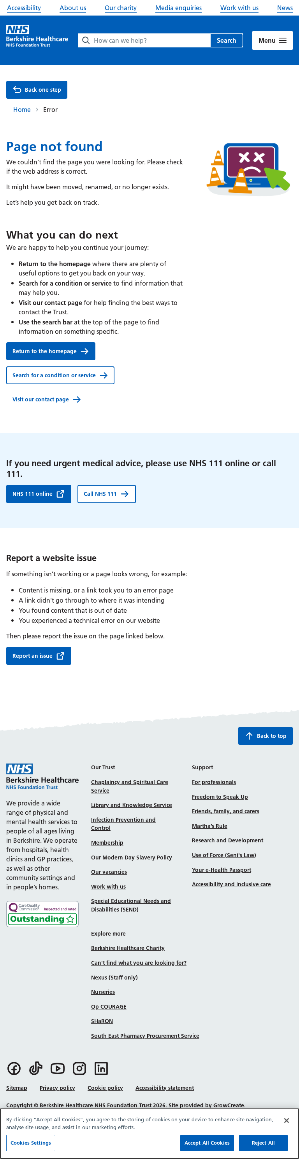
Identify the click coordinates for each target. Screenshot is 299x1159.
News (285, 8)
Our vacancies (109, 871)
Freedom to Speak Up (220, 796)
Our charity (121, 8)
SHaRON (102, 1021)
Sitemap (16, 1087)
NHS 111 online (32, 493)
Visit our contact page (40, 399)
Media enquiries (178, 8)
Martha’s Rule (209, 826)
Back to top (272, 735)
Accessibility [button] (24, 8)
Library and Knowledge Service (131, 805)
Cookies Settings (31, 1143)
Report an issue (32, 655)
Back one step (43, 89)
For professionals (214, 782)
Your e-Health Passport (221, 869)
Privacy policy (57, 1087)
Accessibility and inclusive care (231, 884)
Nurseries (103, 991)
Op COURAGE (109, 1006)
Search (226, 40)
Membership (107, 842)
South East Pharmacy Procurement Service (145, 1035)
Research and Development (227, 840)
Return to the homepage (44, 351)
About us (73, 8)
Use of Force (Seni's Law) (224, 855)
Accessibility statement (164, 1087)
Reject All (263, 1143)
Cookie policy (105, 1087)
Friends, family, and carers (225, 811)
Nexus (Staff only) (114, 977)
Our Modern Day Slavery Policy (131, 857)
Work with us (239, 8)
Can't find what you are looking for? (138, 962)
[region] (149, 1133)
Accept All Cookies (207, 1143)
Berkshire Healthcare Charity (128, 948)
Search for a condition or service (54, 375)
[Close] (286, 1120)
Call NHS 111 (100, 493)
